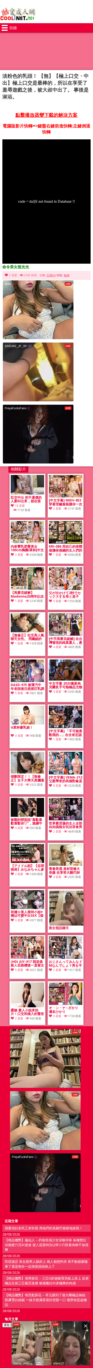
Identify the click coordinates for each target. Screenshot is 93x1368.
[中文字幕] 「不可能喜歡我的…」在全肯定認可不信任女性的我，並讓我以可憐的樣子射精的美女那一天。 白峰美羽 (65, 733)
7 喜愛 (57, 555)
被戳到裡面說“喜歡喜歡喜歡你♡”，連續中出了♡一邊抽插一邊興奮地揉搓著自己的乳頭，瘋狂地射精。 (27, 821)
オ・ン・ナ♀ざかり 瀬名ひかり (63, 1010)
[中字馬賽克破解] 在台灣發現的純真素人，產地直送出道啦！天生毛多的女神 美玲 (65, 640)
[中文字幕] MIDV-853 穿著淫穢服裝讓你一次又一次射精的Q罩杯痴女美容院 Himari (65, 502)
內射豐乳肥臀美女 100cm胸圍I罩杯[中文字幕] (27, 548)
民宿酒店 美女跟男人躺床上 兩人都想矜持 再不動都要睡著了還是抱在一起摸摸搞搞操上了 (46, 1264)
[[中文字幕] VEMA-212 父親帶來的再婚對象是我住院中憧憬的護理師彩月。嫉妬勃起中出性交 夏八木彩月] (65, 773)
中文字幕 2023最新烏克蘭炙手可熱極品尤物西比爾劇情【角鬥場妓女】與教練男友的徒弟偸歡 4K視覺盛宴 (65, 685)
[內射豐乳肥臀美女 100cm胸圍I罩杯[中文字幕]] (27, 542)
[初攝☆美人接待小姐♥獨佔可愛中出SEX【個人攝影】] (27, 907)
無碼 (66, 275)
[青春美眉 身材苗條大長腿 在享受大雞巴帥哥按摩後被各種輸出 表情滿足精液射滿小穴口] (65, 864)
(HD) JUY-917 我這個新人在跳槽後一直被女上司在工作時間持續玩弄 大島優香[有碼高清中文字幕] (27, 963)
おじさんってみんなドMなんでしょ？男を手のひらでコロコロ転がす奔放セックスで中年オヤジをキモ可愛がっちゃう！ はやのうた (65, 963)
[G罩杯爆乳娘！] (27, 723)
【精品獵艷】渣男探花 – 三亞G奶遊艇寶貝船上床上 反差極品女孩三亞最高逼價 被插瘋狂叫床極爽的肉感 (47, 1280)
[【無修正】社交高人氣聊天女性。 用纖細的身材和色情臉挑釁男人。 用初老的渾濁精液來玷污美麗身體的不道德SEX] (27, 631)
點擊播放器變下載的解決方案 (47, 115)
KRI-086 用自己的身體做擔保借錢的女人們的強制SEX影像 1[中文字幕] (65, 548)
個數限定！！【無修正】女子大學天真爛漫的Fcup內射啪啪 (27, 778)
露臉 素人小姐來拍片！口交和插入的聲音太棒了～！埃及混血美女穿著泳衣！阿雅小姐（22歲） (27, 1012)
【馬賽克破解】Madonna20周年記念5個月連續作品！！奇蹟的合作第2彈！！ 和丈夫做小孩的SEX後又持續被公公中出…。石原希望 (27, 594)
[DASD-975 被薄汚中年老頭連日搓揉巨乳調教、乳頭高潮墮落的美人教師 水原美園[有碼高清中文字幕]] (27, 680)
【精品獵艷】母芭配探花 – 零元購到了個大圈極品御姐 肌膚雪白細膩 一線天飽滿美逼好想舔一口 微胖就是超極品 (46, 1300)
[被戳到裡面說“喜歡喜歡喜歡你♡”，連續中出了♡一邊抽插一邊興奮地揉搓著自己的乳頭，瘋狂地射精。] (27, 815)
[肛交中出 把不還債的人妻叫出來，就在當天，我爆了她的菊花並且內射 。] (27, 493)
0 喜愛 (57, 601)
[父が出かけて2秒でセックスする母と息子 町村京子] (65, 588)
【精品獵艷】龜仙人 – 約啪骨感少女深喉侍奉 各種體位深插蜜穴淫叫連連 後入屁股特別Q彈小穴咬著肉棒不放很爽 (46, 1245)
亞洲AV (51, 275)
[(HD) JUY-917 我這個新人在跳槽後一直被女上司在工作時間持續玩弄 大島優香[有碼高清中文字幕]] (27, 957)
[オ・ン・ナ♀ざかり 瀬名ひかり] (65, 1003)
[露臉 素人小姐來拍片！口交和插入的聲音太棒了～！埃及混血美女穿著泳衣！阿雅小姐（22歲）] (27, 1006)
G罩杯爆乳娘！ (22, 727)
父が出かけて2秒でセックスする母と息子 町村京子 (65, 595)
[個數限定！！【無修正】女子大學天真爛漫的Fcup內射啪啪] (27, 772)
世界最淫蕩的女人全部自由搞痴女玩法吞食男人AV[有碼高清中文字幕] (65, 825)
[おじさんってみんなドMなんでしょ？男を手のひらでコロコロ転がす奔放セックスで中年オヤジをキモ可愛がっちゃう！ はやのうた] (65, 957)
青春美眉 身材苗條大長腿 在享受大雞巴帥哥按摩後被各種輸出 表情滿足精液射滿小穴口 (65, 870)
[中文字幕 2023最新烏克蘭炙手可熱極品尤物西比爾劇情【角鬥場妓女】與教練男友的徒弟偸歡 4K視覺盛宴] (65, 679)
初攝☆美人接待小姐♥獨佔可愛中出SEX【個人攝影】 (27, 914)
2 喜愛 (13, 275)
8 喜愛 (57, 786)
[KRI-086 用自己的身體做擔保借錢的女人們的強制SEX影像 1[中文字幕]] (65, 542)
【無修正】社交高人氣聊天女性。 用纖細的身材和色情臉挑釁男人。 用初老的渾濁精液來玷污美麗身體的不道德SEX (27, 637)
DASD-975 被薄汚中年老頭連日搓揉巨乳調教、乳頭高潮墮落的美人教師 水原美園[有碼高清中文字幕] (27, 687)
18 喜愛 (20, 506)
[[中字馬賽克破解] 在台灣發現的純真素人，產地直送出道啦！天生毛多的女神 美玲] (65, 634)
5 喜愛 (19, 693)
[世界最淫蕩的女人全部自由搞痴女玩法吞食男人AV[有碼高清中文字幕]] (65, 819)
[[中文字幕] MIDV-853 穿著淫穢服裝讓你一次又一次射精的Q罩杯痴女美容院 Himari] (65, 496)
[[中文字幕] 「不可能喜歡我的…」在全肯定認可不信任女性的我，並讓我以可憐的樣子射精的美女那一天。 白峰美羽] (65, 727)
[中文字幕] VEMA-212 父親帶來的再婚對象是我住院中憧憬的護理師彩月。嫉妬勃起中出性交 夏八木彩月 (65, 779)
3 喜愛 (19, 555)
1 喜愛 (19, 601)
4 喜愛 (57, 647)
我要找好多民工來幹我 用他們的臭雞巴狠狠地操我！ (44, 1228)
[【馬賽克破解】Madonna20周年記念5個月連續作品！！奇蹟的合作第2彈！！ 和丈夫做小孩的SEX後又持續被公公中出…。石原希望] (27, 588)
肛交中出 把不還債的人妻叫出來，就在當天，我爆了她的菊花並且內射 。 (27, 499)
